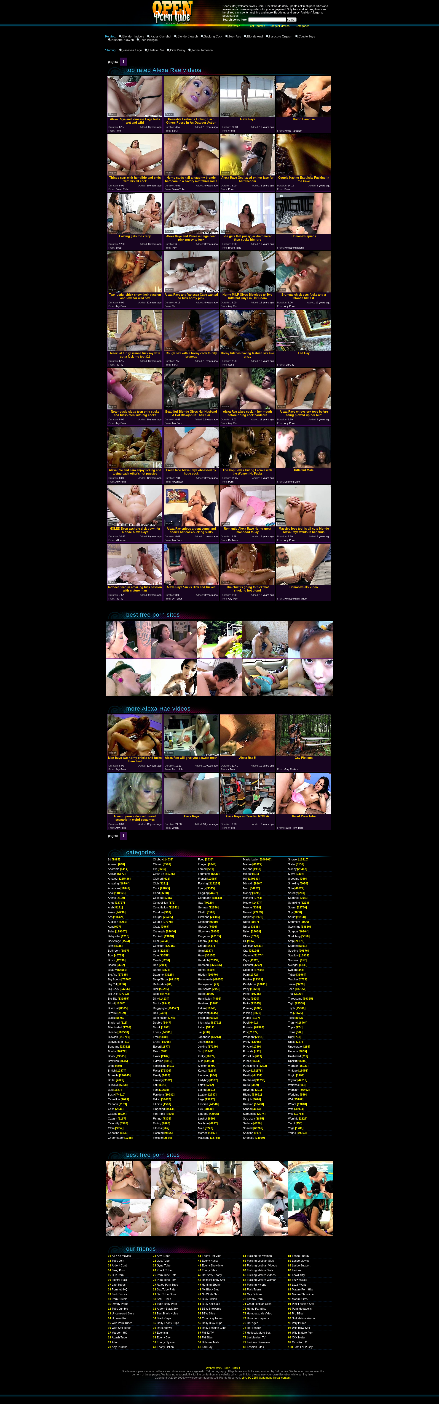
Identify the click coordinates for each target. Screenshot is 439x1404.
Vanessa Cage (132, 50)
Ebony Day (164, 1337)
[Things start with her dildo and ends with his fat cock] (134, 174)
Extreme (158, 1061)
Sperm (292, 907)
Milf (245, 878)
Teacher (293, 979)
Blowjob (113, 1037)
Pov (245, 1032)
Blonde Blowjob (187, 36)
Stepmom (294, 922)
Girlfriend (203, 917)
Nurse (247, 926)
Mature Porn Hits (302, 1289)
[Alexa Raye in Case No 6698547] (247, 813)
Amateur (113, 878)
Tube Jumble (120, 1308)
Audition (113, 922)
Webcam (293, 1089)
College (158, 898)
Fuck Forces (119, 1294)
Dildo (156, 993)
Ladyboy (203, 1080)
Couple (157, 922)
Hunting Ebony (211, 1284)
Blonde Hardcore (133, 36)
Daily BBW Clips (212, 1323)
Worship (293, 1118)
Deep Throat (161, 979)
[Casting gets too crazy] (134, 233)
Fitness (157, 1128)
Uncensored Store (123, 1313)
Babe (111, 931)
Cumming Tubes (212, 1318)
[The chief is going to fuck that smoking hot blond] (247, 584)
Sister (291, 864)
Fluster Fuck (119, 1280)
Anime (112, 898)
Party (246, 989)
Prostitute (249, 1056)
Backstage (114, 941)
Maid (201, 1128)
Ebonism (162, 1332)
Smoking (293, 883)
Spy (290, 912)
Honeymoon (205, 984)
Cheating (113, 1133)
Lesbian (203, 1104)
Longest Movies (279, 26)
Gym (201, 950)
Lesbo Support (301, 1265)
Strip (291, 941)
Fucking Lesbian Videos (262, 1265)
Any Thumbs (119, 1347)
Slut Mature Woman (304, 1318)
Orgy (246, 960)
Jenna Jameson (202, 50)
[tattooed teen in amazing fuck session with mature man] (134, 584)
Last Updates (257, 26)
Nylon (246, 931)
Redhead (249, 1080)
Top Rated (234, 26)
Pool (246, 1022)
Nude (246, 922)
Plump (247, 1017)
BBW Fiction (209, 1299)
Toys (291, 1017)
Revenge (248, 1089)
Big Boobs (114, 979)
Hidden (202, 974)
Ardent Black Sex (167, 1308)
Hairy (201, 955)
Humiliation (205, 998)
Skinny (292, 869)
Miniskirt (248, 883)
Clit (155, 869)
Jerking (202, 1046)
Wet (290, 1099)
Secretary (249, 1118)
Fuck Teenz (254, 1289)
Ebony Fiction (165, 1347)
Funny (202, 888)
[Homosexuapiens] (303, 233)
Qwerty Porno (120, 1304)
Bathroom (114, 950)
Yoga (291, 1128)
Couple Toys (307, 36)
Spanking (294, 902)
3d (109, 859)
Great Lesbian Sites (259, 1304)
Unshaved (294, 1056)
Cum (156, 941)
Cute (156, 955)
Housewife (204, 989)
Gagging (203, 893)
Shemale (248, 1137)
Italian (202, 1027)
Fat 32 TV (208, 1332)
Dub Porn (118, 1275)
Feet (155, 1089)
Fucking (203, 883)
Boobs (112, 1051)
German (203, 907)
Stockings (294, 926)
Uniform (293, 1051)
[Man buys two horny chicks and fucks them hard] (134, 754)
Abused (113, 864)
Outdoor (248, 969)
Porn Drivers (119, 1299)
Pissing (247, 1013)
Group (202, 946)
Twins (291, 1032)
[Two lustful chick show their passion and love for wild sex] (134, 291)
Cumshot (158, 946)
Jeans (202, 1041)
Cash (111, 1109)
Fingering (159, 1109)
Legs (201, 1099)
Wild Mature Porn (302, 1332)
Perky (246, 998)
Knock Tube (164, 1270)
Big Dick (113, 993)
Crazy (156, 926)
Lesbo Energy (300, 1256)
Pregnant (248, 1037)
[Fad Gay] (303, 350)
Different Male (210, 1342)
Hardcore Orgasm (280, 36)
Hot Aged (252, 1323)
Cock (156, 888)
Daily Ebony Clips (168, 1323)
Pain (246, 974)
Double (157, 1022)
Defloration (160, 984)
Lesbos (296, 1270)
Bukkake (113, 1085)
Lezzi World (299, 1284)
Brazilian (113, 1061)
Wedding (293, 1094)
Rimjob (247, 1099)
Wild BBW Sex (301, 1328)
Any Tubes (163, 1256)
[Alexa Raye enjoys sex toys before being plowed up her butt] (303, 408)
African (112, 874)
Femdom (158, 1094)
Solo (291, 888)
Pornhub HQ (119, 1289)
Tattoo (292, 974)
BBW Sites (208, 1313)
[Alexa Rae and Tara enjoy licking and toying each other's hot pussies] (134, 467)
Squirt (291, 917)
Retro (246, 1085)
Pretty (246, 1041)
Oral (245, 950)
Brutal (111, 1080)
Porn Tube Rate (167, 1275)
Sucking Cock (213, 36)
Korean (202, 1070)
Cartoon (113, 1104)
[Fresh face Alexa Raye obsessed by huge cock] (191, 467)
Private (247, 1046)
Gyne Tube (164, 1265)
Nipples (248, 917)
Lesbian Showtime (258, 1342)
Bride (111, 1065)
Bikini (111, 1003)
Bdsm (111, 960)
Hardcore (204, 965)
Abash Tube (119, 1337)
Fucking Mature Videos (261, 1275)
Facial (157, 1070)
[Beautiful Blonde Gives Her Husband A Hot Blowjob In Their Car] (191, 408)
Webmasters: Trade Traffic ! (223, 1368)
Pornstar (248, 1027)
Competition (160, 902)
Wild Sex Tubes (121, 1328)
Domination (160, 1017)
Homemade (205, 979)
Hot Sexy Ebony (212, 1275)
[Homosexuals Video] (303, 584)
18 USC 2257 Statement (256, 1377)
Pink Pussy (177, 50)
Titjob (291, 1008)
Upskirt (292, 1061)
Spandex (293, 898)
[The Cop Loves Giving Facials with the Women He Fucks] (247, 467)
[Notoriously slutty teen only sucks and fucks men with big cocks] (134, 408)
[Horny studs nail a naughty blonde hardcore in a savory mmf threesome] (191, 174)
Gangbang (204, 898)
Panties (247, 979)
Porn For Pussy (303, 1347)
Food (201, 859)
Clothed (158, 878)
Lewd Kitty (298, 1275)
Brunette (113, 1075)
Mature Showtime (303, 1294)
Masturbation (251, 859)
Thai (291, 993)
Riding (247, 1094)
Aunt (111, 926)
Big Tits (112, 998)
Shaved (248, 1128)
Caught (112, 1118)
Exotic (157, 1056)
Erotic (156, 1041)
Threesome (295, 998)
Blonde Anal (255, 36)
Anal (111, 893)
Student (293, 946)
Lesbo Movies (300, 1260)
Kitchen (202, 1065)
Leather (203, 1094)
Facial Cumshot (160, 36)
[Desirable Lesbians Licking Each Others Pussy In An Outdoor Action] (191, 116)
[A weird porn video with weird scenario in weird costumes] (134, 813)
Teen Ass (235, 36)
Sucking (293, 950)
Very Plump (299, 1323)
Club (156, 883)
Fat (155, 1085)
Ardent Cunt (119, 1265)
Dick (155, 989)
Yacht (291, 1123)
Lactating (203, 1075)
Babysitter (114, 936)
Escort (157, 1046)
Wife (291, 1109)
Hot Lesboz (254, 1328)
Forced (202, 869)
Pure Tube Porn (167, 1280)
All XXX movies (121, 1256)
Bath (111, 946)
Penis (246, 993)
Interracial (204, 1022)
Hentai (202, 969)
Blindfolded (115, 1027)
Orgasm (248, 955)
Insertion (203, 1017)
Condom (158, 912)
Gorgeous (204, 936)
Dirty (156, 998)
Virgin (291, 1075)
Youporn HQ (119, 1332)
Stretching (294, 936)
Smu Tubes (164, 1299)
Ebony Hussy (210, 1260)
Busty (111, 1094)
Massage (203, 1137)
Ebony (157, 1032)
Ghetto (202, 912)
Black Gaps (164, 1318)
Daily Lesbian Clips (214, 1328)
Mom (246, 888)
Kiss (200, 1061)
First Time (159, 1113)
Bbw (110, 955)
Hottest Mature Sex (258, 1332)
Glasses (203, 926)
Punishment (250, 1065)
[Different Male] (303, 467)
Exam (156, 1051)
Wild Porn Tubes (122, 1323)
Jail (200, 1032)
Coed (156, 893)
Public (247, 1061)
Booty (111, 1056)
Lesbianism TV (256, 1337)
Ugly (291, 1037)
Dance (157, 969)
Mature (247, 864)
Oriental (248, 965)
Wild (291, 1113)
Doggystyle (160, 1008)
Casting (113, 1113)
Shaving (248, 1133)
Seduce (248, 1123)
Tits (290, 1013)
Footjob (202, 864)
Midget (247, 874)
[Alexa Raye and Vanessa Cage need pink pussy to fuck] (191, 233)
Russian (248, 1104)
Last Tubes (119, 1284)
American (114, 888)
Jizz (200, 1051)
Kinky (201, 1056)
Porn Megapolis (302, 1308)
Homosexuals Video (259, 1313)
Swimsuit (293, 960)
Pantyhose (249, 984)
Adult (115, 1342)
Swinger (293, 965)
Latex (201, 1085)
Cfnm (111, 1128)
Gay (200, 902)
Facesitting (159, 1065)
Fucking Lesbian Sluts (260, 1260)
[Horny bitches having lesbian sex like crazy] (247, 350)
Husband (203, 1003)
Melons (247, 869)
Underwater (295, 1046)
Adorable (113, 869)
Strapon (293, 931)
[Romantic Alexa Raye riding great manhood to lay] (247, 525)
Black (111, 1017)
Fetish (157, 1099)
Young (292, 1133)
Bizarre (112, 1013)
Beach (112, 965)
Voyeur (292, 1080)
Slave (291, 874)
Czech (157, 960)
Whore (292, 1104)
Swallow (293, 955)
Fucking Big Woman (259, 1256)
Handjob (203, 960)
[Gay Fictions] (303, 754)
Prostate (248, 1051)
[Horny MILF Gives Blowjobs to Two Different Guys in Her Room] (247, 291)
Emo (156, 1037)
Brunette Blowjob (122, 40)
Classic (157, 864)
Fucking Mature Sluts (260, 1270)
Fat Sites (207, 1337)
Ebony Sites (209, 1270)
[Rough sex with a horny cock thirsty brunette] (191, 350)
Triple (291, 1027)
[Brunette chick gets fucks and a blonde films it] (303, 291)
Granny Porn (255, 1299)
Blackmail (114, 1022)
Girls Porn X (299, 1342)
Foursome (204, 874)
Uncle (291, 1041)
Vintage (293, 1070)
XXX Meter (298, 1337)
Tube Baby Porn (167, 1304)
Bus (110, 1089)
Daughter (159, 974)
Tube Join (118, 1260)
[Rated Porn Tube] (303, 813)
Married (203, 1133)
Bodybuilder (115, 1041)
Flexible (158, 1137)
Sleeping (293, 878)
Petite (246, 1003)
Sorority (293, 893)
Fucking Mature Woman (261, 1280)
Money (247, 893)
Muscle (247, 907)
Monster (248, 898)
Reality (247, 1075)
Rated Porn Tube (167, 1284)
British (112, 1070)
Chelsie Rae (156, 50)
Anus (111, 902)
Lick (200, 1109)
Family (157, 1075)
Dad (155, 965)
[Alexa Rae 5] (247, 754)
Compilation (160, 907)
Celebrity (113, 1123)
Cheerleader (116, 1137)
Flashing (158, 1133)
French (202, 878)
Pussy (247, 1070)
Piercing (248, 1008)
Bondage (113, 1046)
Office (246, 936)
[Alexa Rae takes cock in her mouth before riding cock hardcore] (247, 408)
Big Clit (112, 984)
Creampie (159, 931)
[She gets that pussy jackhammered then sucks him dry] (247, 233)
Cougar (157, 917)
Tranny (292, 1022)
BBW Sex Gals (211, 1304)
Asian (111, 912)
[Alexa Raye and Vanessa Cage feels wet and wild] (134, 116)
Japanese (204, 1037)
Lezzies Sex (299, 1280)
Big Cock (113, 989)
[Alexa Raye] (247, 116)
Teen (291, 989)
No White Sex (210, 1294)
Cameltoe (114, 1099)
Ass (110, 917)
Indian (202, 1008)
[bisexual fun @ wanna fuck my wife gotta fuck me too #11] (134, 350)
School (247, 1109)
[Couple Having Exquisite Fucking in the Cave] (303, 174)
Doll (155, 1013)
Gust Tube (163, 1260)
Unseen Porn (120, 1318)
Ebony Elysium (166, 1342)
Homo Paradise (256, 1308)
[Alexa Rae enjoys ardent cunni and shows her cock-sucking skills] (191, 525)
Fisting (157, 1123)
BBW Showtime (211, 1308)
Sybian (292, 969)
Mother (247, 902)
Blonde (112, 1032)
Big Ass (112, 974)
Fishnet (157, 1118)
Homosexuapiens (258, 1318)
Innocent (203, 1013)
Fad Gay (207, 1347)
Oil (244, 941)
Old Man (248, 946)
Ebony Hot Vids (211, 1256)
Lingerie (203, 1113)
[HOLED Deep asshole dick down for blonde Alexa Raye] (134, 525)
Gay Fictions (254, 1294)
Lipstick (202, 1118)
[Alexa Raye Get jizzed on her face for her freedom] (247, 174)
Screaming (250, 1113)
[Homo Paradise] (303, 116)
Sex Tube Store (166, 1294)
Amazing (113, 883)
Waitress (293, 1085)
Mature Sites (300, 1299)
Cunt (156, 950)
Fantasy (158, 1080)
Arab (111, 907)
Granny (202, 941)
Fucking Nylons (256, 1284)
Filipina (157, 1104)
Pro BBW (297, 1313)
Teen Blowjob (149, 40)
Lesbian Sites (255, 1347)
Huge (201, 993)
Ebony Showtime (212, 1265)
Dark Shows (164, 1328)
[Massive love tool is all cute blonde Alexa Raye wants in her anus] (303, 525)
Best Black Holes (167, 1313)
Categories (302, 26)
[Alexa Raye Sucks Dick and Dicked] (191, 584)
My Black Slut (210, 1289)
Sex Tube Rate (166, 1289)
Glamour (203, 922)
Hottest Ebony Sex (213, 1280)
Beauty (112, 969)
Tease (292, 984)
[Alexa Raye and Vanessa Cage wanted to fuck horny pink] (191, 291)
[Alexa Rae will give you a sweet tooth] (191, 754)
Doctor (157, 1003)
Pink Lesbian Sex (303, 1304)
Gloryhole (204, 931)
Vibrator (293, 1065)
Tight (291, 1003)
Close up (158, 874)
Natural (247, 912)
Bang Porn (118, 1270)
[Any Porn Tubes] (151, 33)
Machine (203, 1123)
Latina (202, 1089)
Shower (293, 859)
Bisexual (113, 1008)
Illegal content (281, 1377)
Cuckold (158, 936)
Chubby (158, 859)
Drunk (157, 1027)
